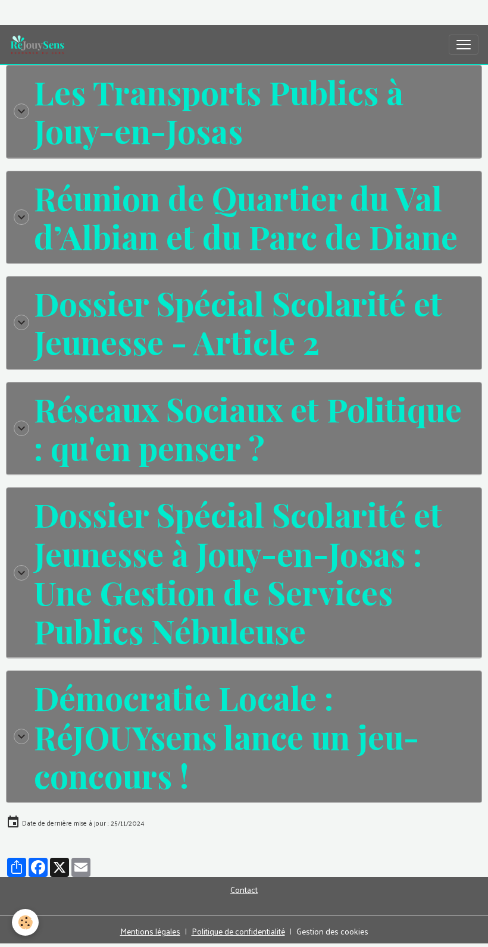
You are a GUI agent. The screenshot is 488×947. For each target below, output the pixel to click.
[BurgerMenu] (463, 45)
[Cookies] (25, 922)
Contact (244, 889)
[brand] (40, 45)
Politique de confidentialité (238, 931)
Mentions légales (150, 931)
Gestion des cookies (332, 931)
